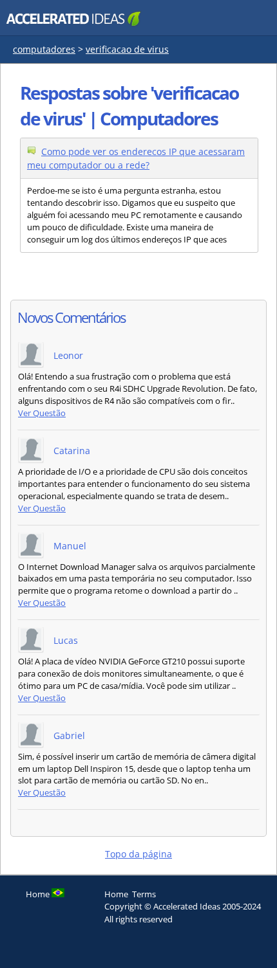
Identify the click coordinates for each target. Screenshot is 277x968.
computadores (44, 49)
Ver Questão (42, 413)
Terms (144, 894)
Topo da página (138, 854)
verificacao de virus (127, 49)
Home (116, 894)
